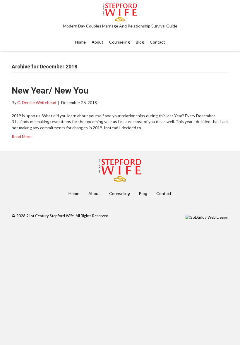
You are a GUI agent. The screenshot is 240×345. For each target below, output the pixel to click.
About (94, 193)
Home (73, 193)
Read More (22, 136)
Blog (143, 193)
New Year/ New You (50, 90)
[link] (80, 42)
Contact (164, 193)
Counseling (119, 193)
